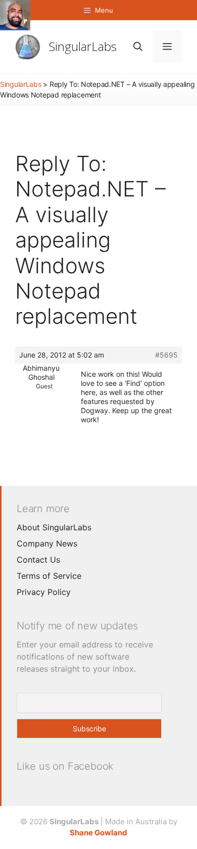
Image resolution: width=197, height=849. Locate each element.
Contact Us (38, 560)
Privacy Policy (44, 592)
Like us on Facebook (65, 766)
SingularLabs (83, 46)
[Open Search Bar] (138, 46)
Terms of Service (49, 576)
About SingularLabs (54, 527)
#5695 (166, 355)
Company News (47, 543)
